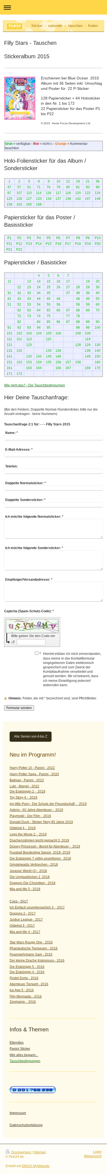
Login (97, 1152)
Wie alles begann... (24, 1055)
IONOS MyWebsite (35, 1166)
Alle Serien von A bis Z (30, 736)
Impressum (18, 1113)
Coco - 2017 (19, 901)
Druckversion (21, 1152)
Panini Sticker (20, 1049)
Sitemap (39, 1152)
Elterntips (17, 1043)
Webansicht (93, 1156)
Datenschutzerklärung (26, 1125)
